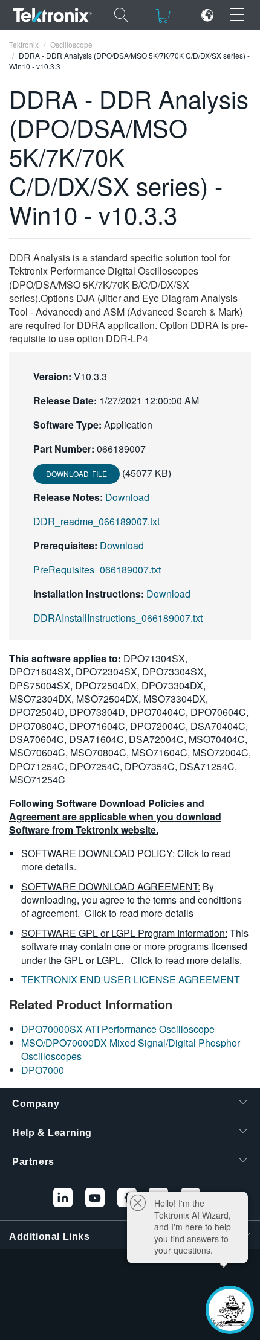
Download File (76, 473)
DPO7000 (42, 1070)
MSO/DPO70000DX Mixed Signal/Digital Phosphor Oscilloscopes (130, 1049)
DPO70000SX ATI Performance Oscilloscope (118, 1029)
